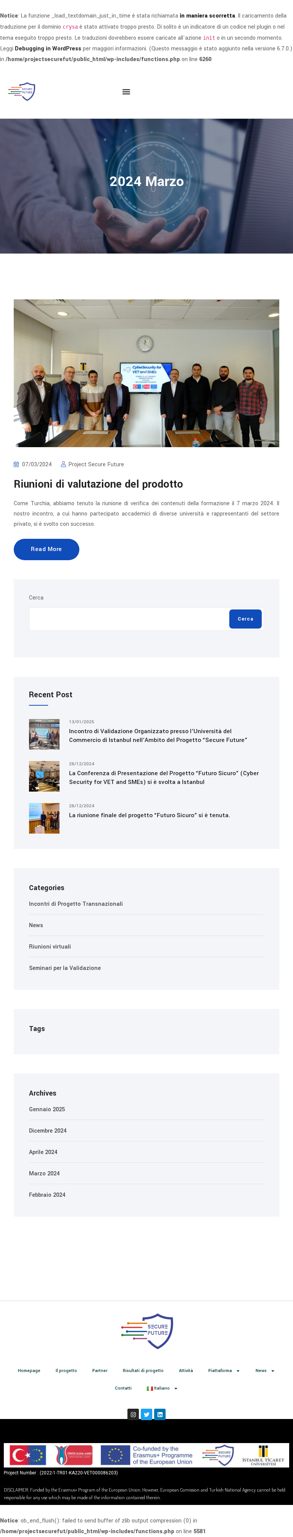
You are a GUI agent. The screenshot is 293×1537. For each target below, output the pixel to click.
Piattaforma (220, 1371)
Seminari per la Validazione (65, 968)
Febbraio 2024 (47, 1195)
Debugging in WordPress (48, 49)
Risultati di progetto (143, 1371)
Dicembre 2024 (47, 1131)
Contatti (123, 1388)
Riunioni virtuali (50, 947)
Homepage (29, 1371)
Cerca (36, 598)
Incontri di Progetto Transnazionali (76, 904)
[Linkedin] (160, 1414)
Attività (186, 1371)
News (36, 925)
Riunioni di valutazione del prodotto (98, 484)
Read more (46, 549)
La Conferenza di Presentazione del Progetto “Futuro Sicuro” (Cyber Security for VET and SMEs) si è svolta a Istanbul (164, 777)
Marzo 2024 (44, 1174)
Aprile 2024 (43, 1152)
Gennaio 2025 (47, 1109)
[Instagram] (133, 1414)
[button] (126, 92)
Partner (100, 1371)
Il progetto (66, 1371)
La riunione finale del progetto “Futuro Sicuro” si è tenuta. (149, 815)
